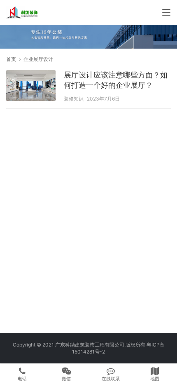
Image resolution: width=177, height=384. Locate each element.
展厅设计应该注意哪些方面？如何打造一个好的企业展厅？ (116, 79)
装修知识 (74, 99)
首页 (11, 59)
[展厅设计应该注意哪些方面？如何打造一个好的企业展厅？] (31, 86)
